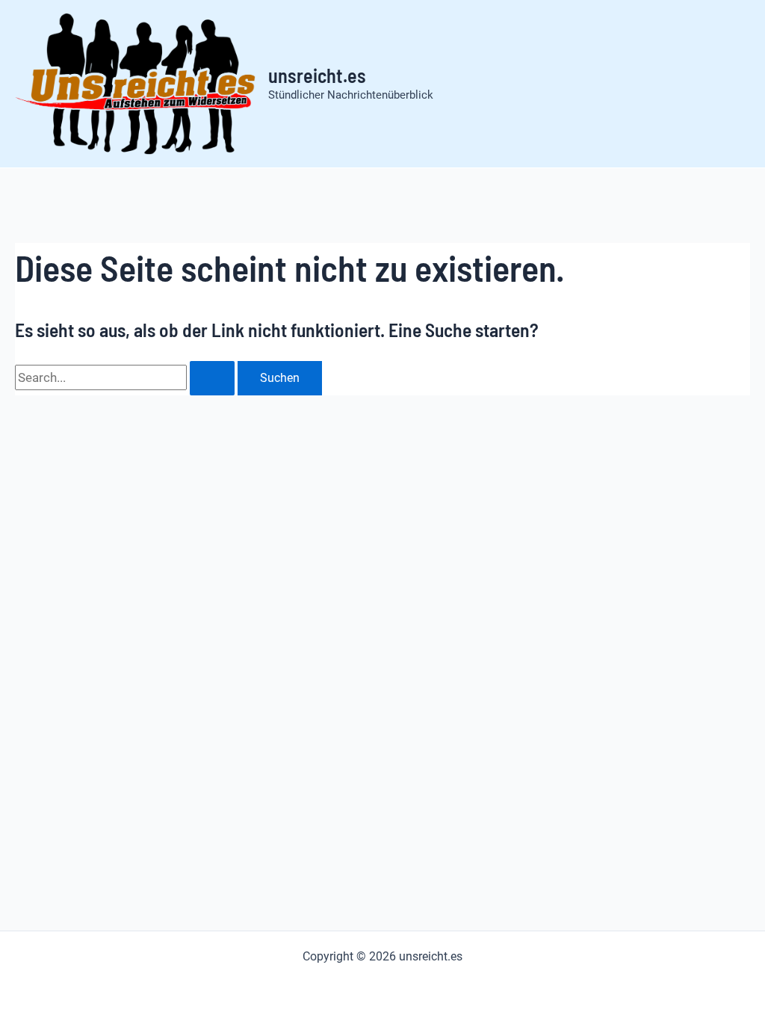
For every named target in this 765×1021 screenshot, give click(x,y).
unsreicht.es (317, 75)
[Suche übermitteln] (212, 378)
